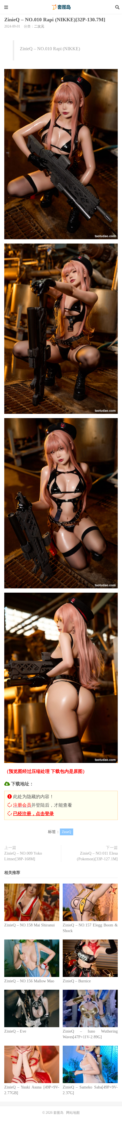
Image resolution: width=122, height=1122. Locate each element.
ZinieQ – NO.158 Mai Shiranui (29, 925)
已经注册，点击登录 (33, 813)
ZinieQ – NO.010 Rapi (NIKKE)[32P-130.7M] (54, 19)
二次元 (39, 26)
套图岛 (61, 7)
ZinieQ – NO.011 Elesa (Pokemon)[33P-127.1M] (97, 856)
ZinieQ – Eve (15, 1031)
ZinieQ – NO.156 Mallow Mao (29, 981)
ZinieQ (66, 832)
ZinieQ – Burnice (77, 981)
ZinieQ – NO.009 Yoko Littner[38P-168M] (23, 856)
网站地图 (73, 1113)
